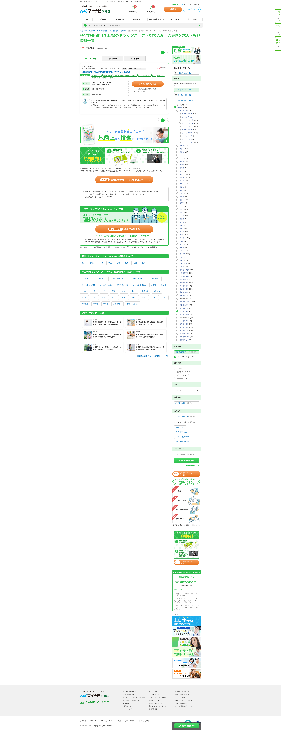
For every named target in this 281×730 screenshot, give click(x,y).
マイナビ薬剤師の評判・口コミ (185, 706)
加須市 (124, 291)
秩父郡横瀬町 (184, 305)
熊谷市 (163, 285)
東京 (83, 263)
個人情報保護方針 (144, 721)
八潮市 (182, 235)
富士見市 (85, 304)
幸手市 (105, 304)
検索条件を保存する (192, 465)
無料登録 (172, 9)
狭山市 (84, 297)
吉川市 (182, 260)
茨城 (118, 263)
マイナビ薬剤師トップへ (131, 692)
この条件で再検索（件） (186, 460)
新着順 (114, 59)
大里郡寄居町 (184, 330)
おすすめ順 (92, 59)
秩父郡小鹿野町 (185, 314)
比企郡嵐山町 (184, 286)
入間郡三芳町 (184, 273)
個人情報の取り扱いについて (132, 700)
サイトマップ (127, 709)
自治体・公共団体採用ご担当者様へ (134, 697)
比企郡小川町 (184, 289)
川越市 (153, 285)
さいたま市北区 (101, 278)
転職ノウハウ (138, 19)
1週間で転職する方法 (181, 703)
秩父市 (104, 291)
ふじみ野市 (117, 304)
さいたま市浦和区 (88, 285)
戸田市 (182, 206)
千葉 (101, 263)
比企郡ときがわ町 (185, 302)
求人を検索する (193, 19)
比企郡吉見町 (184, 295)
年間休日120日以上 (181, 432)
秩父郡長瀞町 (184, 311)
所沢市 (114, 291)
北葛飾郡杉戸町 (185, 337)
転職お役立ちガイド (156, 19)
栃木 (126, 263)
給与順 (136, 59)
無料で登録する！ (125, 229)
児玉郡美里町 (184, 321)
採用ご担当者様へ (173, 4)
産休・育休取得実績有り (183, 441)
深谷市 (94, 297)
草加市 (114, 297)
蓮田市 (182, 244)
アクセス (93, 721)
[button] (163, 68)
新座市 (154, 297)
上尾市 (104, 297)
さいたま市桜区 (154, 278)
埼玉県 (179, 107)
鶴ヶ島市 (182, 254)
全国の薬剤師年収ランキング (184, 700)
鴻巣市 (182, 187)
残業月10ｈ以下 (180, 427)
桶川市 (182, 225)
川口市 (84, 291)
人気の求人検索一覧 (155, 703)
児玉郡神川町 (184, 324)
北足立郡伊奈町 (185, 270)
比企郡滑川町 (184, 282)
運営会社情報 (153, 709)
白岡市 (182, 267)
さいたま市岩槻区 (139, 285)
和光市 (182, 219)
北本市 (164, 297)
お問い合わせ (127, 706)
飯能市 (182, 165)
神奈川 (92, 263)
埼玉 (110, 263)
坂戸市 (95, 304)
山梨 (135, 263)
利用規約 (126, 703)
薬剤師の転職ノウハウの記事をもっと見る (153, 356)
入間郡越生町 (184, 279)
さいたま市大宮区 (118, 278)
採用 (119, 721)
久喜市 (182, 228)
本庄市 (134, 291)
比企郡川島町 (184, 292)
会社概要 (83, 721)
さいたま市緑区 (122, 285)
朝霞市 (144, 297)
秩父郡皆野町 (184, 308)
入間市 (134, 297)
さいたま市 (86, 278)
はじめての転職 (180, 697)
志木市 (182, 216)
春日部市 (156, 291)
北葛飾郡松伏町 (185, 340)
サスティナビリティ (107, 721)
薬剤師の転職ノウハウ (182, 692)
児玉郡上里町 (184, 327)
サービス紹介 (102, 19)
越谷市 (124, 297)
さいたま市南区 (106, 285)
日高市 (182, 257)
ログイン (191, 9)
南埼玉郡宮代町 (132, 304)
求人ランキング (175, 19)
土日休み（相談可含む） (183, 437)
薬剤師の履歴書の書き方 (183, 694)
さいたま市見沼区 (136, 278)
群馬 (143, 263)
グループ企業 (129, 721)
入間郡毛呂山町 (185, 276)
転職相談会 (120, 19)
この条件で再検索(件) (186, 726)
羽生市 (182, 184)
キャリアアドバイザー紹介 (157, 697)
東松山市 (145, 291)
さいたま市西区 (187, 114)
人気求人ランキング (155, 700)
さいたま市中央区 (187, 126)
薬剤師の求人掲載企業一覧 (157, 706)
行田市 (94, 291)
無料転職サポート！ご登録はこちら (124, 180)
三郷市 (182, 241)
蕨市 (181, 203)
